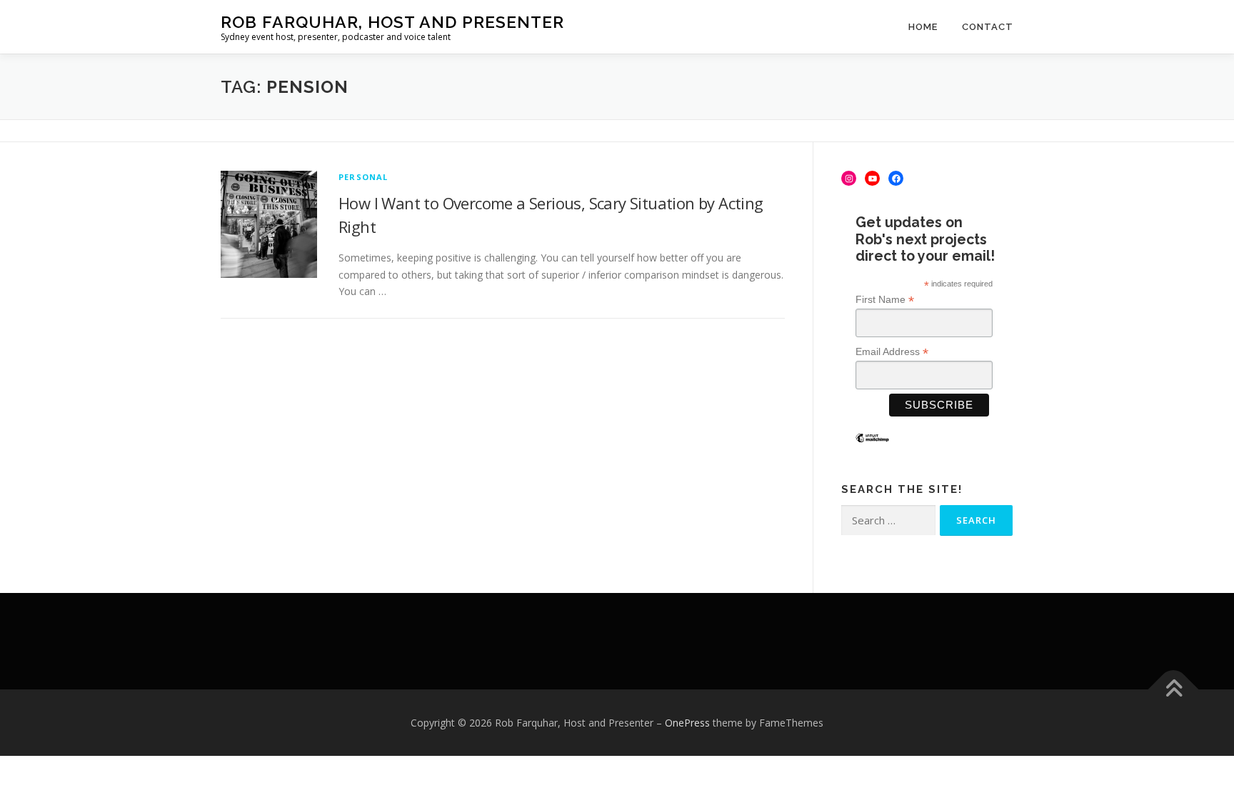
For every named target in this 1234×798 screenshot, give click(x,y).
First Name (885, 299)
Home (923, 26)
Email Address (892, 352)
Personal (363, 176)
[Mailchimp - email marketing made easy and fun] (872, 448)
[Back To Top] (1173, 689)
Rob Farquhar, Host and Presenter (392, 21)
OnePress (687, 722)
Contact (987, 26)
